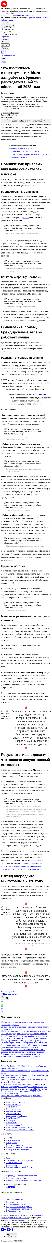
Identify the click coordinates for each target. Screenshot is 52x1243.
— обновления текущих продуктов (24, 151)
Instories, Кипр (39, 1084)
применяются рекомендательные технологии (22, 1216)
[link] (5, 45)
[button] (4, 51)
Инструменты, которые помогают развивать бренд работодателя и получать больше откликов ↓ (26, 121)
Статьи (4, 62)
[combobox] (11, 1236)
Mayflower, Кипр (41, 1089)
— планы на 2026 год (18, 157)
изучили (44, 770)
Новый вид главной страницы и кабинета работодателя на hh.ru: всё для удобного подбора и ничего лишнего (25, 1037)
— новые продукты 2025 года (21, 148)
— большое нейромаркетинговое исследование (29, 154)
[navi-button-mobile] (3, 59)
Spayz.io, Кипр (35, 1096)
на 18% (43, 395)
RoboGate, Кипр (14, 1082)
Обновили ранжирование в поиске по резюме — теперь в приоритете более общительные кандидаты (25, 1055)
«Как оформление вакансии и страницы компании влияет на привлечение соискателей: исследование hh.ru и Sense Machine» (22, 866)
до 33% (25, 217)
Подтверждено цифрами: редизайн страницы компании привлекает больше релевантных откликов (25, 1046)
